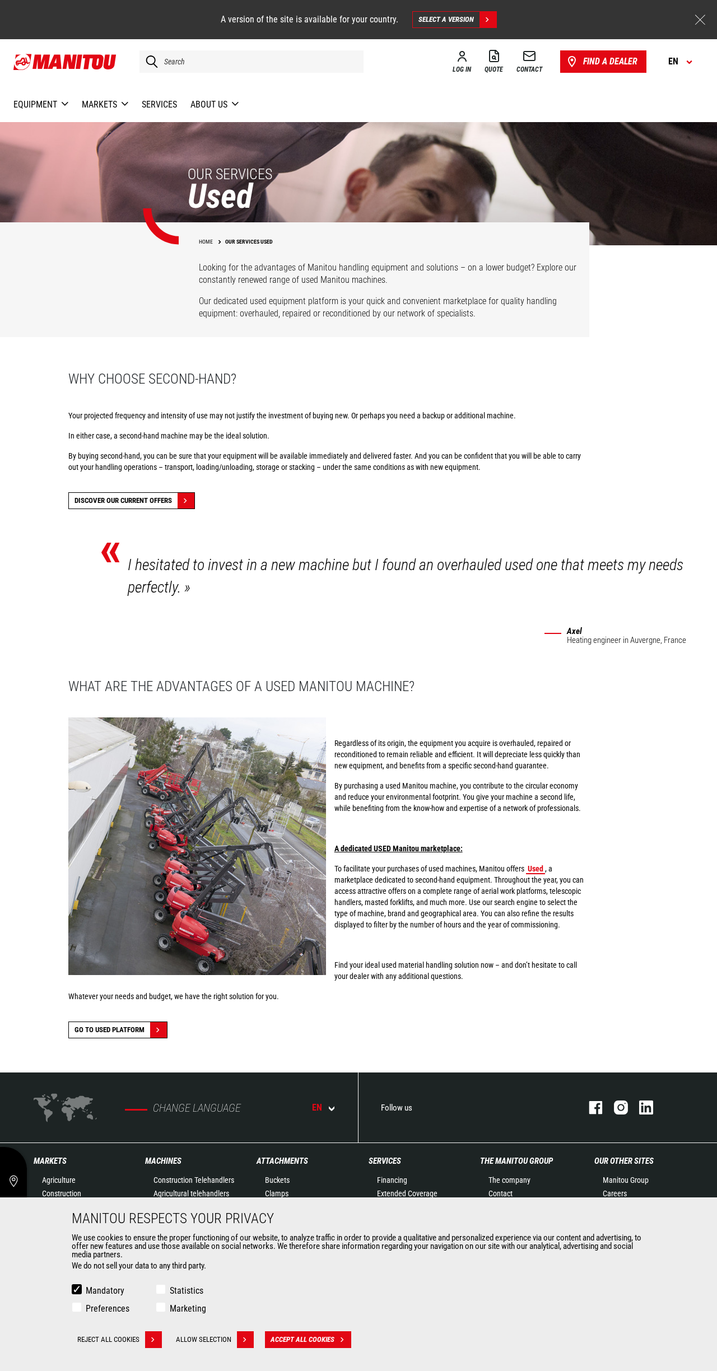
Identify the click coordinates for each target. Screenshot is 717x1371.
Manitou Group (626, 1180)
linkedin (640, 1107)
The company (509, 1180)
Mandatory (105, 1290)
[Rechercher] (149, 61)
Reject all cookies (108, 1339)
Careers (615, 1193)
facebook (590, 1107)
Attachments (282, 1161)
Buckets (277, 1180)
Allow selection (203, 1339)
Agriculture (59, 1180)
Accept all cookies (302, 1339)
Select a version (446, 19)
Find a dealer (610, 61)
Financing (392, 1180)
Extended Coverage (407, 1193)
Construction (61, 1193)
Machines (163, 1161)
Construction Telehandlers (193, 1180)
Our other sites (624, 1161)
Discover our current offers (123, 500)
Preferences (107, 1308)
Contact (500, 1193)
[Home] (65, 61)
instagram (615, 1107)
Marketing (188, 1308)
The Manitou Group (516, 1161)
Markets (50, 1161)
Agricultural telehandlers (191, 1193)
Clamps (276, 1193)
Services (385, 1161)
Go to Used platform (110, 1029)
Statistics (186, 1290)
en (317, 1107)
